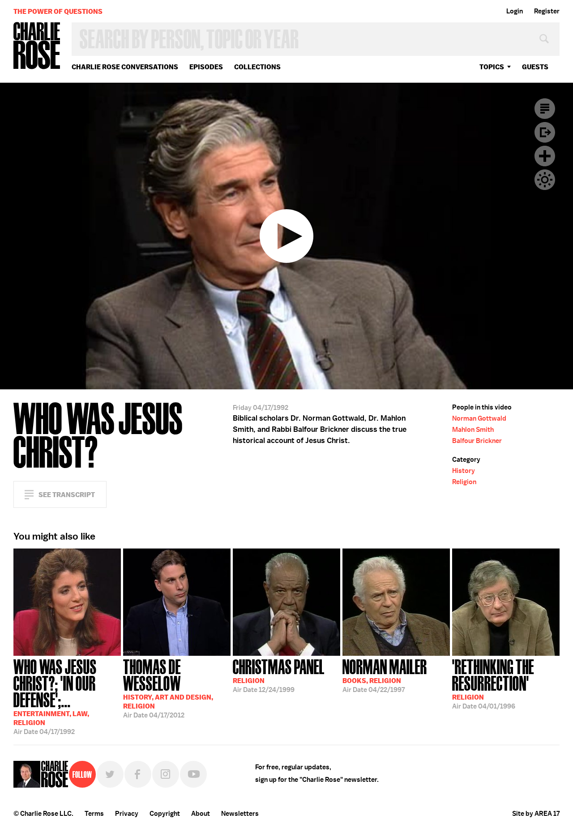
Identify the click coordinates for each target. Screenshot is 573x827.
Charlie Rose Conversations (125, 67)
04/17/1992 (55, 696)
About (200, 813)
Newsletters (240, 813)
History (463, 470)
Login (514, 11)
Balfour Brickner (477, 440)
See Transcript (66, 494)
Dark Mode (545, 179)
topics (491, 67)
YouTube (193, 774)
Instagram (165, 774)
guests (535, 67)
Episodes (206, 67)
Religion (464, 481)
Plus (545, 156)
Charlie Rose (37, 46)
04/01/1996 (493, 683)
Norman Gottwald (479, 418)
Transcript (545, 108)
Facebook (137, 774)
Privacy (126, 813)
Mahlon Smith (473, 429)
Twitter (110, 774)
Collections (257, 67)
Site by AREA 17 (536, 813)
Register (547, 11)
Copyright (165, 813)
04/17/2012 (168, 688)
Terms (94, 813)
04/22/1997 (384, 675)
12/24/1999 (279, 675)
